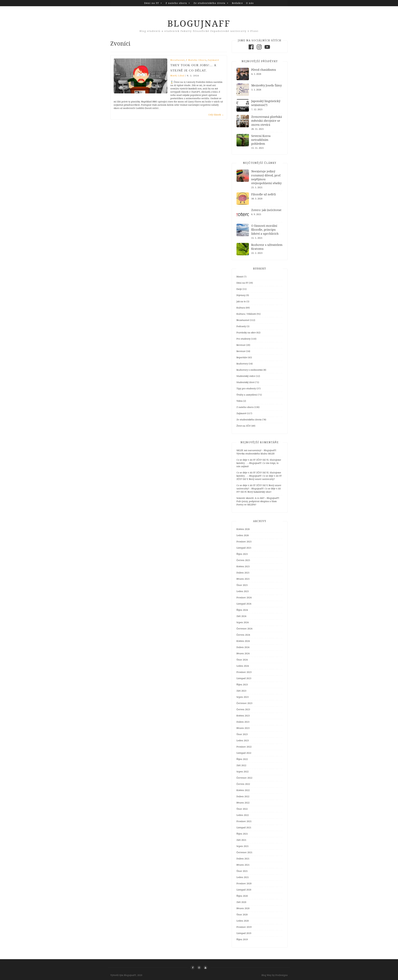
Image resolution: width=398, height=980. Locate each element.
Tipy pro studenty (246, 388)
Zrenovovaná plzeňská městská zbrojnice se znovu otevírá (266, 120)
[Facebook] (251, 49)
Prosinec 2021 (244, 821)
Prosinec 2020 (244, 883)
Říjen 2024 (242, 610)
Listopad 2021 (243, 827)
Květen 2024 (243, 641)
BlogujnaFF (199, 24)
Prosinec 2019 (244, 927)
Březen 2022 (243, 802)
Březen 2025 (243, 579)
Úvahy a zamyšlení (246, 394)
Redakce (237, 3)
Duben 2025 (242, 572)
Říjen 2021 (242, 834)
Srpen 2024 (242, 622)
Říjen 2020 (242, 896)
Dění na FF (151, 3)
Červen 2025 (243, 560)
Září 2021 (241, 840)
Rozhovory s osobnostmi (249, 370)
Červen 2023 (243, 709)
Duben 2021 (242, 858)
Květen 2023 (243, 715)
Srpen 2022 (242, 771)
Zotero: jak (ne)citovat (266, 210)
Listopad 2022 (243, 753)
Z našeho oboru (176, 3)
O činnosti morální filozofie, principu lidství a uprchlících (265, 229)
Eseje (239, 289)
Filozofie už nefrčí (263, 194)
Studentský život (245, 382)
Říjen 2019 (242, 939)
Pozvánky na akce (246, 332)
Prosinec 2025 (244, 541)
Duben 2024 (242, 647)
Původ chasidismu (263, 69)
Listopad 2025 (243, 548)
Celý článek (216, 114)
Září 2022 (241, 765)
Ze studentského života (209, 3)
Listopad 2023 (243, 678)
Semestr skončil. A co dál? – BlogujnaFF (257, 498)
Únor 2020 (242, 914)
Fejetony (240, 295)
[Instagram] (259, 49)
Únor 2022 (242, 809)
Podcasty (241, 326)
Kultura (240, 307)
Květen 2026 (243, 529)
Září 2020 (241, 902)
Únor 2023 (242, 734)
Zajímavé (213, 60)
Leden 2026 (242, 535)
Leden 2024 (242, 666)
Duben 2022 (242, 796)
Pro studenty (243, 339)
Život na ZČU (243, 426)
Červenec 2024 (244, 628)
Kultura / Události (246, 314)
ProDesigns (281, 975)
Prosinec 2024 (244, 597)
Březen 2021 (243, 865)
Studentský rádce (245, 376)
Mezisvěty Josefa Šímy (266, 85)
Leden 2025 (242, 591)
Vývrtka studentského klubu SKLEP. (255, 453)
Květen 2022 (243, 790)
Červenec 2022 (244, 778)
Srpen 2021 (242, 846)
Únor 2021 (242, 871)
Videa (239, 401)
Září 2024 (241, 616)
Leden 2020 (242, 921)
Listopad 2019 (243, 933)
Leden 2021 (242, 877)
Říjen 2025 (242, 554)
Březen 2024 (243, 653)
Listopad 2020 (243, 889)
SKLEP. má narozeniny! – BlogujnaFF (256, 450)
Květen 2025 (243, 566)
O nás (250, 3)
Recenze (240, 345)
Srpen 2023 (242, 697)
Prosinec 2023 (244, 672)
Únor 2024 (242, 659)
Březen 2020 (243, 908)
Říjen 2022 (242, 759)
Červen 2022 (243, 784)
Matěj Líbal (177, 75)
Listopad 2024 (243, 604)
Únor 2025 (242, 585)
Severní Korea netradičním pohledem (261, 139)
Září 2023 (241, 691)
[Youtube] (267, 49)
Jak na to (241, 301)
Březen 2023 (243, 728)
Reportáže (241, 357)
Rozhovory (242, 363)
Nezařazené (177, 60)
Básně (239, 276)
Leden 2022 (242, 815)
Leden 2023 (242, 740)
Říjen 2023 (242, 684)
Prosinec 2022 (244, 746)
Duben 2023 (242, 722)
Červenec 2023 (244, 703)
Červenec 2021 (244, 852)
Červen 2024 (243, 635)
